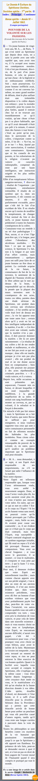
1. (4, 46)
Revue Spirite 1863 (19, 775)
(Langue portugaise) (19, 25)
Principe (16, 14)
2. (4, 459)
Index (5, 14)
